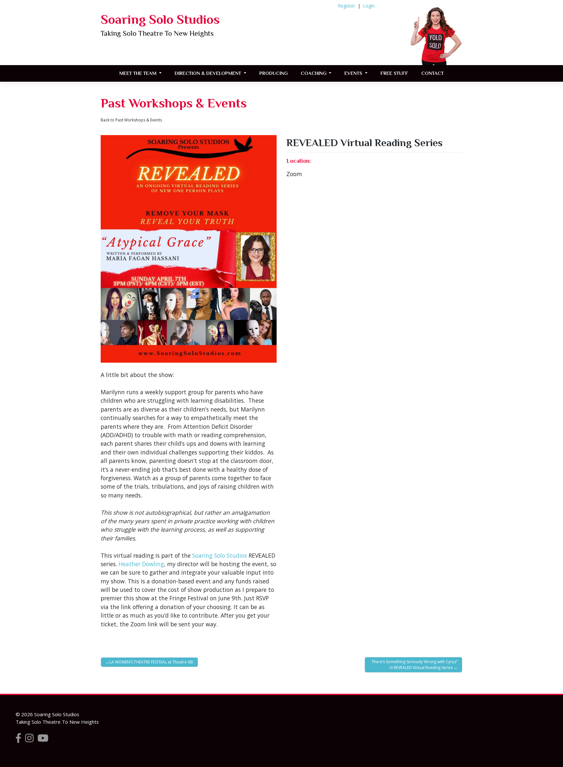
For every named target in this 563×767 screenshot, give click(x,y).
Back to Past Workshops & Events (131, 120)
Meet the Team (138, 73)
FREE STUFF (394, 73)
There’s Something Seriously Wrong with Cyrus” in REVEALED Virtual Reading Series (414, 664)
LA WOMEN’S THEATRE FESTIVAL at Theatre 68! (151, 662)
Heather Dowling (141, 564)
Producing (273, 73)
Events (354, 73)
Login (369, 6)
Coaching (314, 73)
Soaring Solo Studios (160, 19)
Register (346, 6)
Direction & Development (208, 73)
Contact (432, 73)
